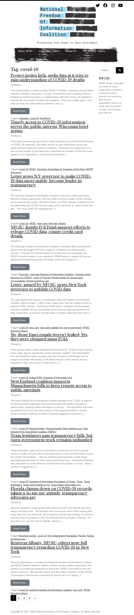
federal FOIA (35, 377)
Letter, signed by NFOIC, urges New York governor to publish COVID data (48, 287)
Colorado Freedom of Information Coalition (52, 274)
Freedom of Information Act (58, 377)
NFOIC (32, 169)
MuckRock (45, 118)
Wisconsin (16, 172)
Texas (79, 481)
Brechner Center (27, 535)
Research (71, 50)
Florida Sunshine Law (37, 281)
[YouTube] (120, 5)
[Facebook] (105, 5)
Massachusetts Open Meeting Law (64, 428)
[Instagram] (113, 5)
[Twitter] (98, 5)
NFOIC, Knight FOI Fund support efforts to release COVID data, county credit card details (50, 231)
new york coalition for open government (61, 327)
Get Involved (38, 58)
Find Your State (49, 50)
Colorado (24, 274)
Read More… (21, 111)
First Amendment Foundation (62, 535)
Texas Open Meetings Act (36, 484)
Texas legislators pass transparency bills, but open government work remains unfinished (51, 437)
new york (34, 327)
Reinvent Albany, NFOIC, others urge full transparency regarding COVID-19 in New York (50, 547)
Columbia (24, 118)
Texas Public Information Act (66, 484)
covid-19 (34, 118)
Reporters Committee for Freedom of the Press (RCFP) (65, 169)
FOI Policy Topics (94, 50)
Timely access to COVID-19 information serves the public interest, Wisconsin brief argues (49, 126)
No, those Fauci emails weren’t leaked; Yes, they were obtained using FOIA (49, 336)
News (21, 58)
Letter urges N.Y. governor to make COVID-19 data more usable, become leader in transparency (51, 180)
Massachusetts (37, 428)
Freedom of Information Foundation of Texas (52, 481)
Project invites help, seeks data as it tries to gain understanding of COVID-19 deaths (49, 77)
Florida (46, 277)
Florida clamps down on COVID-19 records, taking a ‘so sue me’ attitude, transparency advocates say (51, 493)
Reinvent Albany (57, 223)
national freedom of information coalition (50, 590)
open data (42, 223)
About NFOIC (25, 50)
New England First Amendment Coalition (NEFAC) (49, 430)
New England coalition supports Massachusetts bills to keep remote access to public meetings (51, 385)
